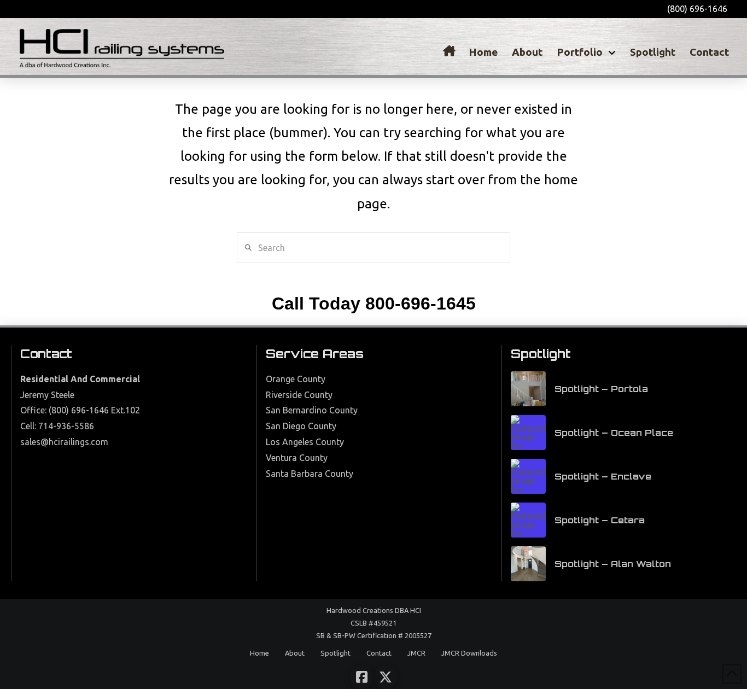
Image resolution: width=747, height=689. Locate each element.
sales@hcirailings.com (64, 442)
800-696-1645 (420, 303)
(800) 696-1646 (79, 410)
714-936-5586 (66, 426)
